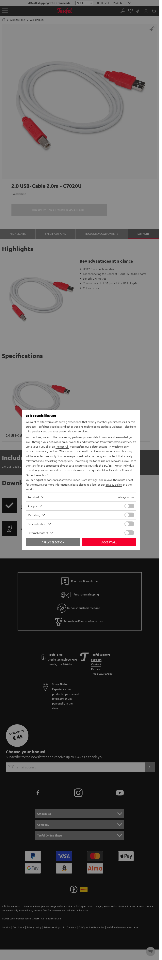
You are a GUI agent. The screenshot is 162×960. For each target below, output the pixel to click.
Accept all (109, 542)
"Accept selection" (37, 475)
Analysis (32, 506)
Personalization (37, 524)
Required (33, 497)
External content (38, 533)
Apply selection (52, 542)
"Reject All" (62, 446)
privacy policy (113, 484)
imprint (30, 489)
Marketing (34, 515)
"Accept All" (65, 460)
